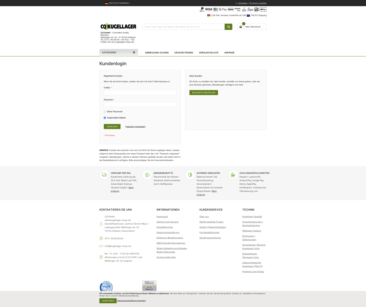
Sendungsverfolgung (210, 237)
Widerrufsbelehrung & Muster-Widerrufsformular (172, 250)
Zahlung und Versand (167, 222)
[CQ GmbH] (119, 26)
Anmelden (242, 3)
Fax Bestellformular (209, 232)
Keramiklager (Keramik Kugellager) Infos (253, 247)
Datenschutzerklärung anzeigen (131, 300)
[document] (183, 299)
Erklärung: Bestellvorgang (170, 237)
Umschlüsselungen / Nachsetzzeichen (252, 224)
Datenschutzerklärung (168, 232)
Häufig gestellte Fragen (211, 222)
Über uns (204, 216)
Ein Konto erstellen (258, 3)
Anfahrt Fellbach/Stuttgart (212, 227)
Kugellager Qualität (252, 216)
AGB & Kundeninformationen (171, 243)
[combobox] (184, 27)
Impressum (162, 216)
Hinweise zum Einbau (253, 271)
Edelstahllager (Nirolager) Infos (250, 255)
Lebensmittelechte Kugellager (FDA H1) (252, 264)
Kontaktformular (165, 227)
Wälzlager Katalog (251, 230)
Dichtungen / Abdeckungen (249, 238)
